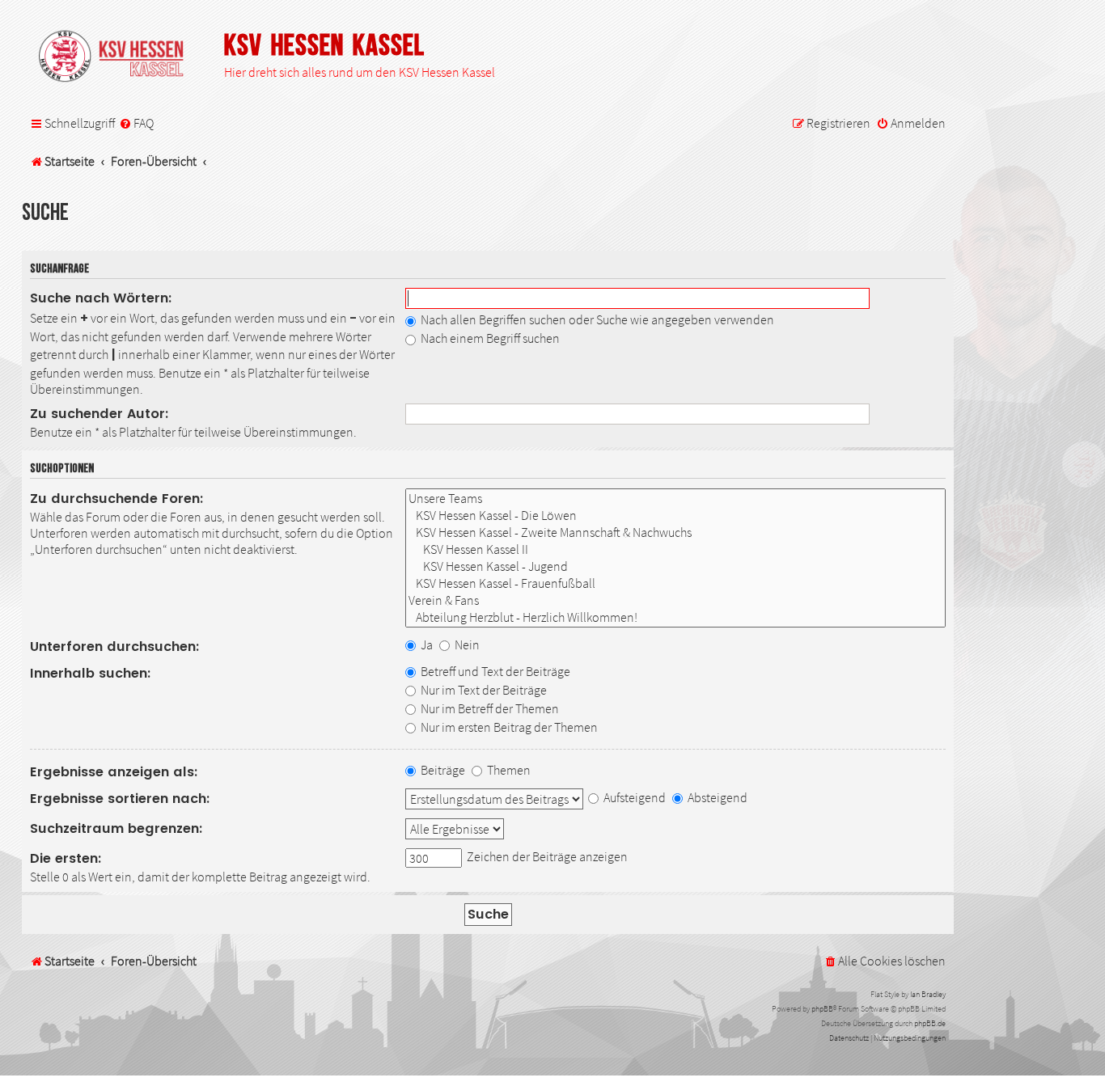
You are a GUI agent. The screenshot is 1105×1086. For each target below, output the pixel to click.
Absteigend (716, 797)
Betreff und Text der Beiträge (494, 671)
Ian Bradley (928, 994)
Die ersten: (66, 858)
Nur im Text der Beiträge (482, 690)
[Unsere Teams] (675, 498)
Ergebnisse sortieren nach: (120, 798)
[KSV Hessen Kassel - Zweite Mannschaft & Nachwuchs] (675, 532)
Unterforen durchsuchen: (115, 646)
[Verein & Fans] (675, 600)
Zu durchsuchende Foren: (117, 498)
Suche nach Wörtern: (101, 298)
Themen (508, 770)
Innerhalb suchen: (90, 673)
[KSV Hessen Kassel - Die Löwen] (675, 515)
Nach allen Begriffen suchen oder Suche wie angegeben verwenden (596, 319)
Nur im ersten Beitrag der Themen (508, 727)
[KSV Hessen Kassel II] (675, 549)
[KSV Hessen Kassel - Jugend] (675, 566)
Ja (425, 644)
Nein (466, 644)
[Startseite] (119, 57)
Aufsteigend (633, 797)
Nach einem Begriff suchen (489, 338)
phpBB (822, 1009)
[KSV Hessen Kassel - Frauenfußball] (675, 583)
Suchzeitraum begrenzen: (116, 828)
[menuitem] (136, 123)
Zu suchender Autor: (99, 413)
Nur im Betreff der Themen (488, 708)
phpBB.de (930, 1023)
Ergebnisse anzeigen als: (114, 772)
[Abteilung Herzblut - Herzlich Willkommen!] (675, 617)
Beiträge (441, 770)
